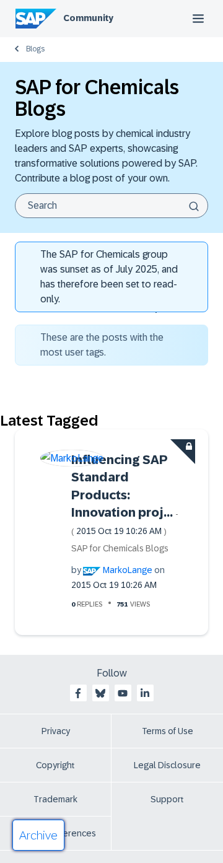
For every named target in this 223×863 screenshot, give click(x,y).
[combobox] (111, 205)
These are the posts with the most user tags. (102, 344)
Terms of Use (167, 731)
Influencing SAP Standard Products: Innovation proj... (124, 495)
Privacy (56, 731)
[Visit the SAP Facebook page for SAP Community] (78, 693)
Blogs (35, 49)
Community (88, 18)
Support (167, 799)
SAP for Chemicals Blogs (119, 548)
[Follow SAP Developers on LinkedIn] (145, 693)
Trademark (55, 799)
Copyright (55, 765)
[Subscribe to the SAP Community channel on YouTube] (123, 693)
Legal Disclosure (167, 765)
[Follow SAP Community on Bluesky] (100, 693)
